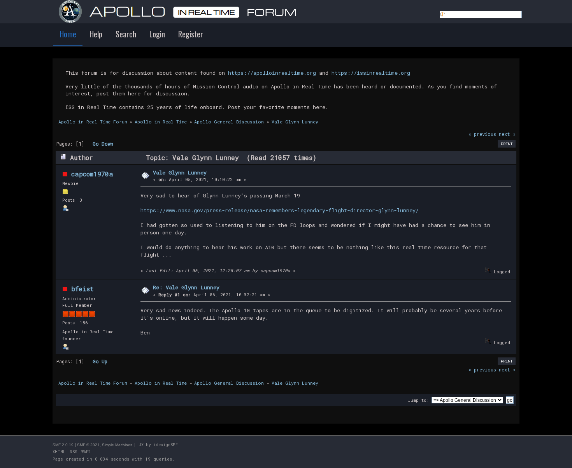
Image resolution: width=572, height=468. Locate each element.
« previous (482, 134)
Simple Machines (117, 445)
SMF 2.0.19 (63, 445)
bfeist (82, 289)
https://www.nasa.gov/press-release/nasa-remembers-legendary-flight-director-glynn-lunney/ (279, 210)
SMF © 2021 (88, 445)
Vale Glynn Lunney (180, 172)
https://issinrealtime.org (371, 72)
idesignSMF (165, 444)
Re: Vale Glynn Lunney (186, 287)
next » (507, 134)
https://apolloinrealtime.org (272, 72)
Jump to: (418, 400)
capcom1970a (92, 174)
